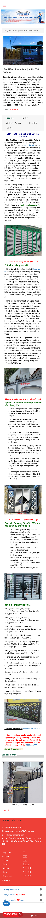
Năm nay (5, 872)
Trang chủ (7, 31)
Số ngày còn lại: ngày (14, 900)
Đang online (6, 853)
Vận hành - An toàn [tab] (13, 123)
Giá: (7, 110)
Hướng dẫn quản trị (11, 890)
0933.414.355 (31, 745)
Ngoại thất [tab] (10, 118)
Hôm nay (5, 860)
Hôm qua (5, 857)
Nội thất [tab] (25, 118)
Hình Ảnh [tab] (9, 128)
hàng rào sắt (29, 145)
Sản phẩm (19, 31)
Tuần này (5, 864)
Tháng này (5, 868)
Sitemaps (6, 880)
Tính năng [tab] (33, 123)
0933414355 (10, 914)
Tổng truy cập (7, 876)
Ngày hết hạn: (14, 895)
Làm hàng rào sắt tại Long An (23, 805)
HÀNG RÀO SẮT (32, 31)
